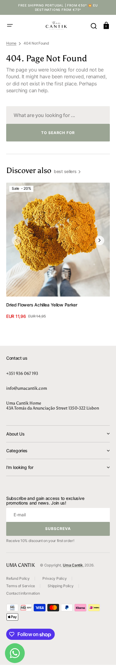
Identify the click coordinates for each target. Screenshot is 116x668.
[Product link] (58, 251)
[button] (10, 25)
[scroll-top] (103, 655)
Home (11, 43)
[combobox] (58, 115)
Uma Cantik (73, 565)
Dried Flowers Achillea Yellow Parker (41, 304)
